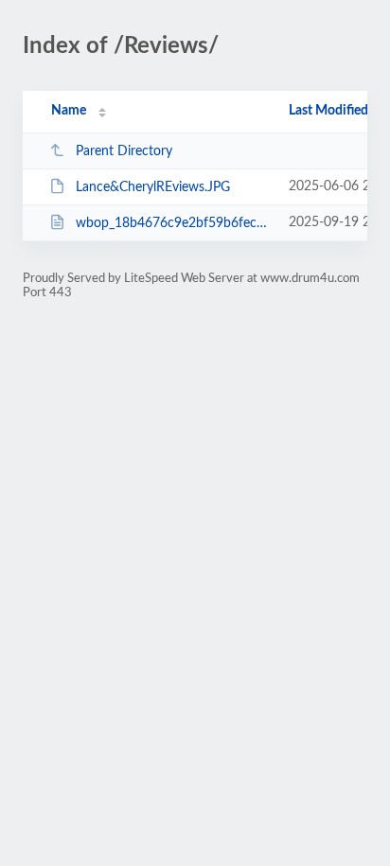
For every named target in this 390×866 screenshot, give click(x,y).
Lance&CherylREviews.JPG (153, 187)
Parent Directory (124, 151)
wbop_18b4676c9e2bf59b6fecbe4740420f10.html (173, 223)
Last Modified (328, 110)
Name (68, 110)
